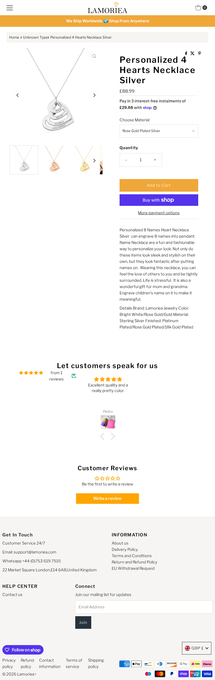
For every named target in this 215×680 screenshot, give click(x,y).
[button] (103, 436)
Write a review (107, 498)
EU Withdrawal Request (133, 568)
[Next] (94, 95)
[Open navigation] (10, 7)
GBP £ (197, 648)
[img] (31, 373)
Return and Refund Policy (134, 562)
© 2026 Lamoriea (18, 674)
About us (120, 543)
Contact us (12, 594)
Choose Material (134, 120)
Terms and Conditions (132, 555)
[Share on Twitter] (192, 53)
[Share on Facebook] (186, 53)
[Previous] (18, 95)
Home (14, 37)
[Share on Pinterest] (199, 53)
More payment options (159, 213)
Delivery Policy (125, 549)
